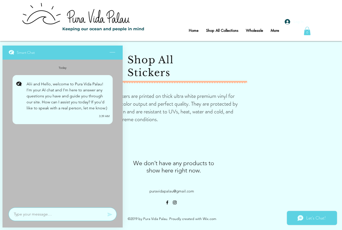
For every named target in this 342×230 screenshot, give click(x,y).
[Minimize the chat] (112, 53)
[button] (307, 31)
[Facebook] (167, 202)
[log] (63, 132)
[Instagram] (174, 202)
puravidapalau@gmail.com (171, 191)
